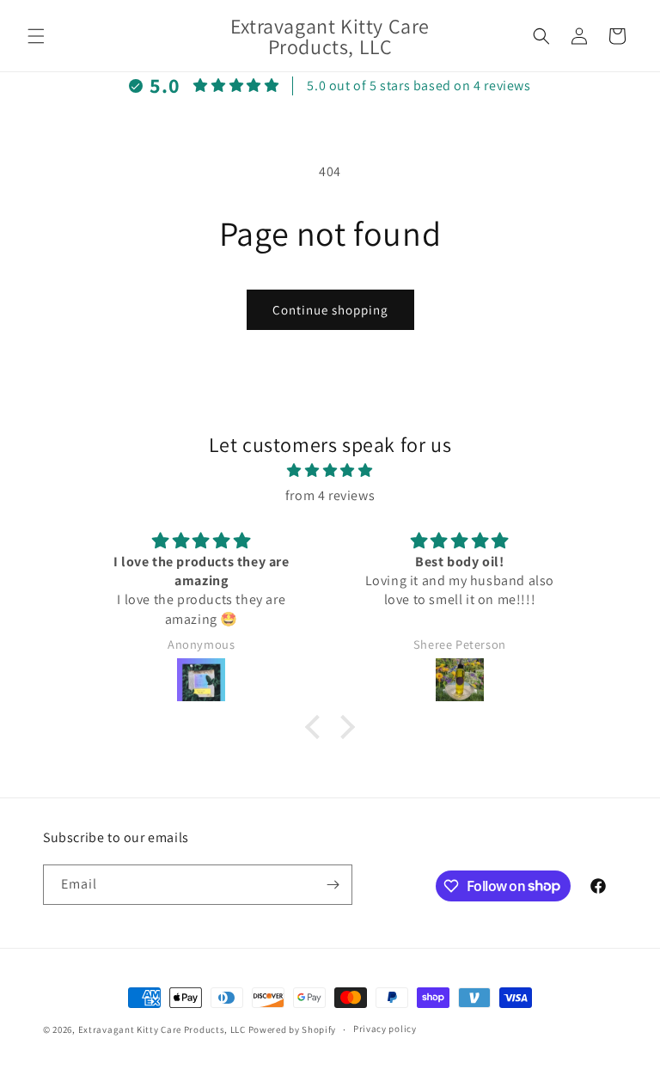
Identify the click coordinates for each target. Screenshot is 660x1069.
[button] (36, 36)
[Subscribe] (332, 884)
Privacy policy (385, 1029)
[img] (329, 471)
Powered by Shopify (292, 1029)
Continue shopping (330, 310)
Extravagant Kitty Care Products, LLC (162, 1029)
